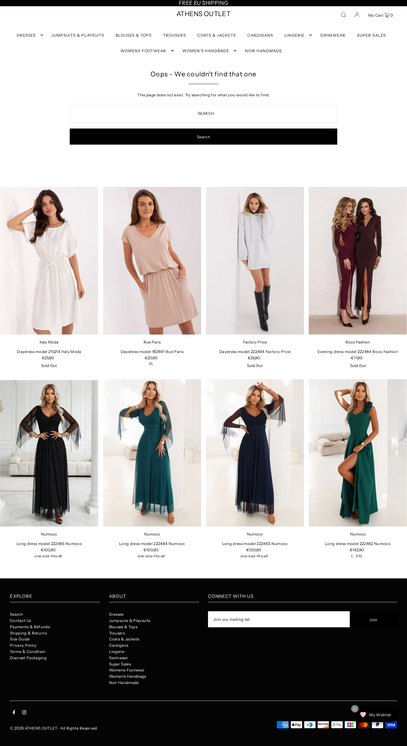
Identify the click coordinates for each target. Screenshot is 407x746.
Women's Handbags (127, 676)
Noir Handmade (124, 682)
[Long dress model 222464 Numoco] (152, 453)
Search (16, 614)
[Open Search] (343, 14)
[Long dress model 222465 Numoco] (49, 453)
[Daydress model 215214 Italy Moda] (49, 260)
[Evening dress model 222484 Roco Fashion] (358, 260)
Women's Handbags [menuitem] (205, 50)
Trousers (117, 633)
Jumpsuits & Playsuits (129, 620)
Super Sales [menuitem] (371, 35)
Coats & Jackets (124, 639)
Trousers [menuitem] (174, 35)
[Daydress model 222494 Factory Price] (255, 260)
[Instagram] (24, 713)
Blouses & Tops (123, 626)
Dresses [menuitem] (26, 35)
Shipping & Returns (28, 633)
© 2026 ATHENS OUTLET (34, 728)
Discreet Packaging (28, 657)
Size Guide (19, 639)
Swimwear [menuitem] (333, 35)
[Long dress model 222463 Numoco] (255, 453)
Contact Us (20, 620)
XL (151, 363)
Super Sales (120, 664)
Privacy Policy (23, 645)
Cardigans (118, 645)
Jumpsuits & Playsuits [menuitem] (78, 35)
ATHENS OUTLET (203, 14)
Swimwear (118, 657)
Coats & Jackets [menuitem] (216, 35)
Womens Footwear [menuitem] (143, 50)
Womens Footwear (127, 670)
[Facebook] (14, 713)
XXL (359, 556)
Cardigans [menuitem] (260, 35)
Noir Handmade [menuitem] (263, 50)
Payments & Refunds (30, 626)
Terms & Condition (28, 651)
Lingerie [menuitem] (295, 35)
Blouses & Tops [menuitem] (134, 35)
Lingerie (117, 651)
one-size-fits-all (48, 556)
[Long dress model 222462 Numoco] (358, 453)
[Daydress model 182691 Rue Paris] (152, 260)
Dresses (116, 614)
